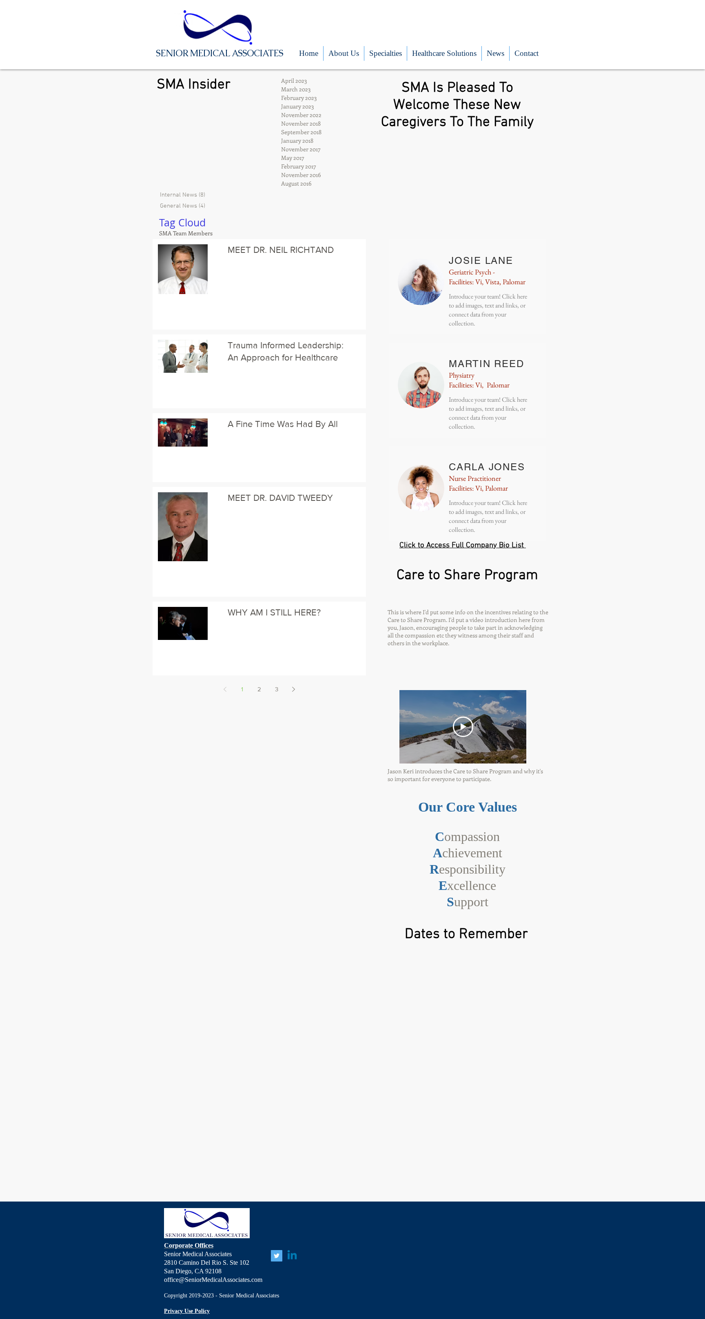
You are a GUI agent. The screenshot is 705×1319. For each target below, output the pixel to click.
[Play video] (463, 727)
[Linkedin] (292, 1255)
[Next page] (293, 689)
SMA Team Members (186, 233)
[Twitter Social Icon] (276, 1255)
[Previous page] (225, 689)
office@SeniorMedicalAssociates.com (213, 1279)
